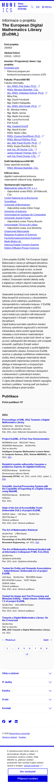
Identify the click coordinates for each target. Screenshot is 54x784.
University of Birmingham (17, 205)
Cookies (22, 737)
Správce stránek (9, 737)
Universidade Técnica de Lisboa (20, 225)
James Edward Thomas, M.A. (22, 153)
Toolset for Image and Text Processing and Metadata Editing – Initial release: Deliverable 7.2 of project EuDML (26, 599)
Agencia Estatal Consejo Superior (21, 244)
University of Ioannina (15, 211)
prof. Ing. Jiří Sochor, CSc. (20, 149)
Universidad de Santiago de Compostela (25, 214)
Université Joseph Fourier (17, 218)
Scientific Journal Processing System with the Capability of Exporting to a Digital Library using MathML (27, 489)
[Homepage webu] (15, 7)
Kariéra (6, 690)
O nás (5, 699)
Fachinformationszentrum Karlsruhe (22, 238)
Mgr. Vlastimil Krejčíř (17, 126)
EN (37, 7)
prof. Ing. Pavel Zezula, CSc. (21, 156)
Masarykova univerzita (19, 733)
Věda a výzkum (10, 673)
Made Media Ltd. (12, 241)
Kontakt (6, 708)
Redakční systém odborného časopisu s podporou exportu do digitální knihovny (24, 465)
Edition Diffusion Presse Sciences (21, 248)
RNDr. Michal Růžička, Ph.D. (22, 139)
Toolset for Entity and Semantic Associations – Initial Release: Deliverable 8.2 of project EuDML (26, 571)
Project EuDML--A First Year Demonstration (25, 439)
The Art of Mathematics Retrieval (19, 530)
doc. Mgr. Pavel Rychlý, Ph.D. (22, 143)
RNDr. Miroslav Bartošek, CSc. (23, 89)
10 (26, 654)
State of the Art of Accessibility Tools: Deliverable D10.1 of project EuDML (22, 509)
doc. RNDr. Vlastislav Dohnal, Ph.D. (25, 93)
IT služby (7, 682)
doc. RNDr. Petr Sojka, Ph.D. (22, 86)
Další (46, 640)
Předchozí (10, 640)
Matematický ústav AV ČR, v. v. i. (20, 188)
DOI (9, 457)
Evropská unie (11, 68)
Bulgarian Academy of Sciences (20, 234)
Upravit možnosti (31, 765)
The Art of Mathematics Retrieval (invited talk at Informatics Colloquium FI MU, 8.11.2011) (26, 550)
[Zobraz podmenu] (47, 673)
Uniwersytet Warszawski (16, 231)
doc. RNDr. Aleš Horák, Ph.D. (22, 106)
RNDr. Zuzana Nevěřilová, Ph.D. (23, 136)
